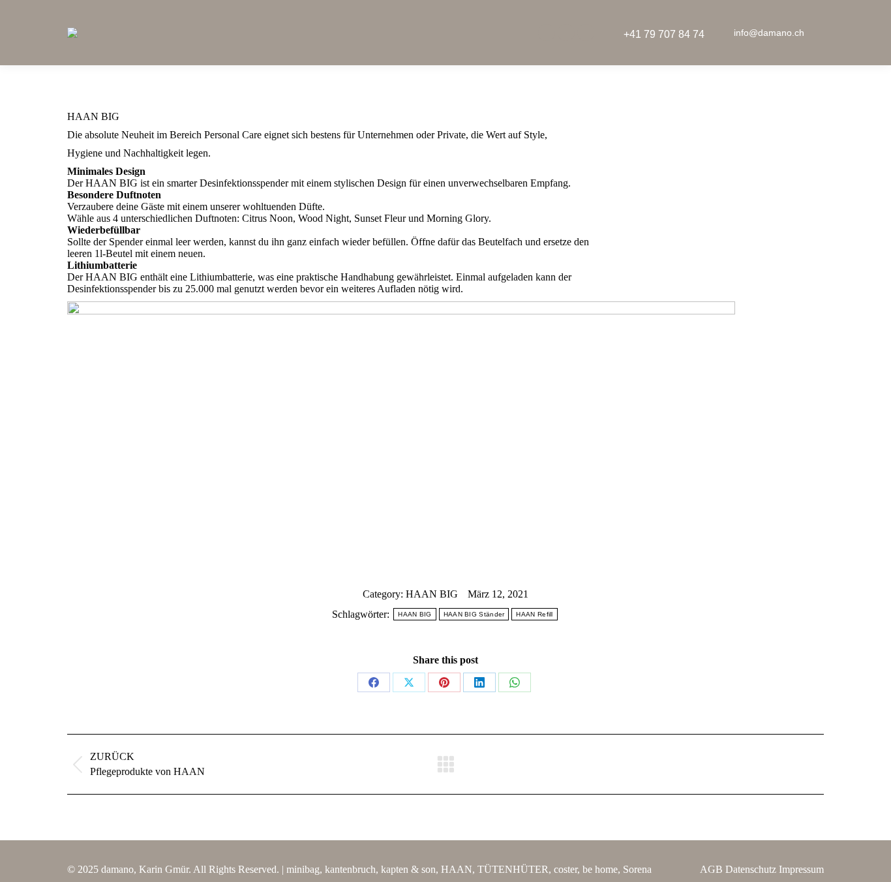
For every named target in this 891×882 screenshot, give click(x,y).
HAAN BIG (432, 594)
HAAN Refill (534, 614)
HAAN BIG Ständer (474, 614)
